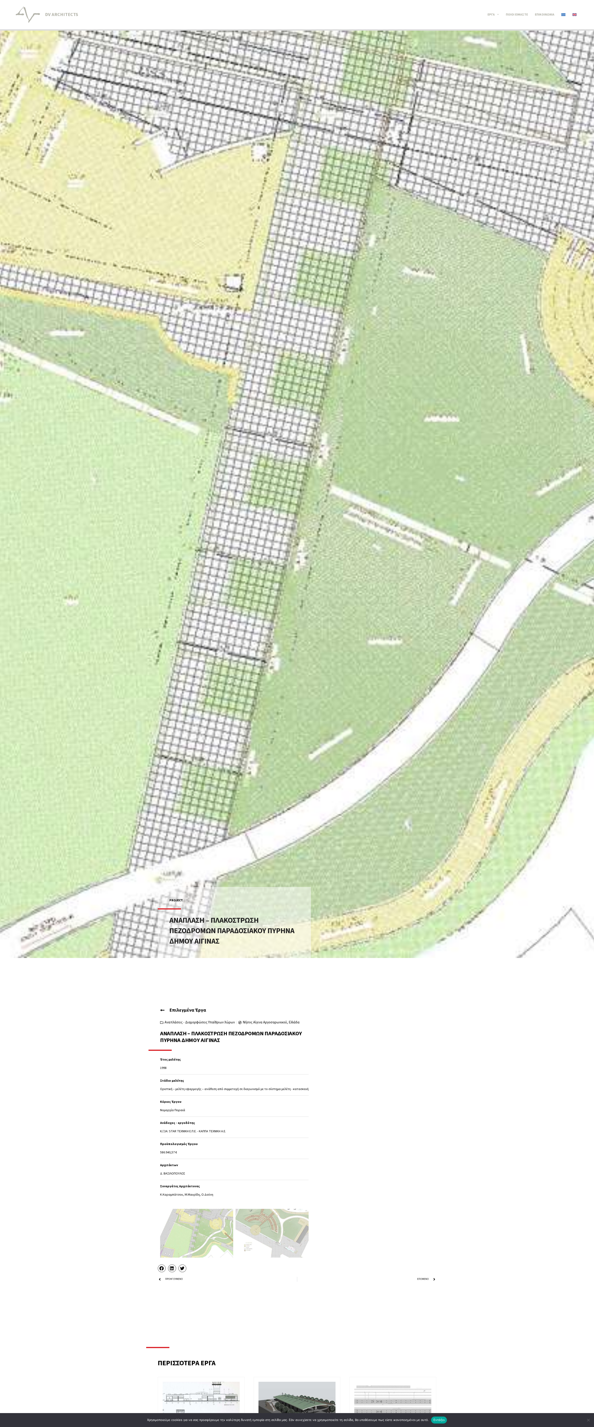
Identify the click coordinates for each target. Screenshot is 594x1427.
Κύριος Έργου (170, 1102)
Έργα (491, 14)
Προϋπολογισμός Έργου (179, 1144)
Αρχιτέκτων (169, 1165)
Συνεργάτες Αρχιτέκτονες (180, 1186)
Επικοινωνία (544, 14)
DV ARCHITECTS (61, 14)
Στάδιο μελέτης (172, 1080)
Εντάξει (439, 1420)
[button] (497, 14)
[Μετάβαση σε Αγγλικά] (574, 15)
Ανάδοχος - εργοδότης (177, 1123)
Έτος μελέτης (170, 1059)
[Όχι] (588, 1420)
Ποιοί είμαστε (517, 14)
